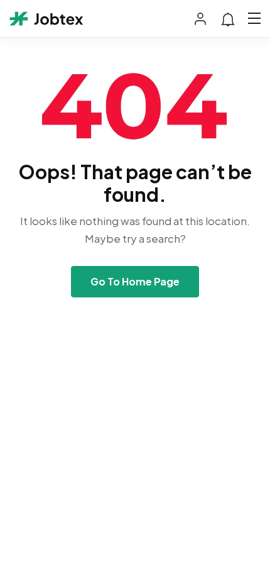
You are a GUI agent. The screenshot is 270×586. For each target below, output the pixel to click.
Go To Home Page (135, 281)
